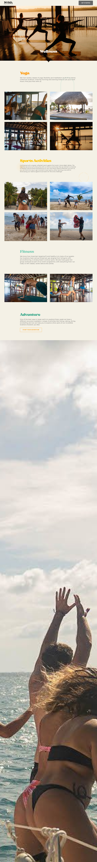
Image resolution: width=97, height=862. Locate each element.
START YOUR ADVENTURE (31, 329)
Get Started (85, 3)
